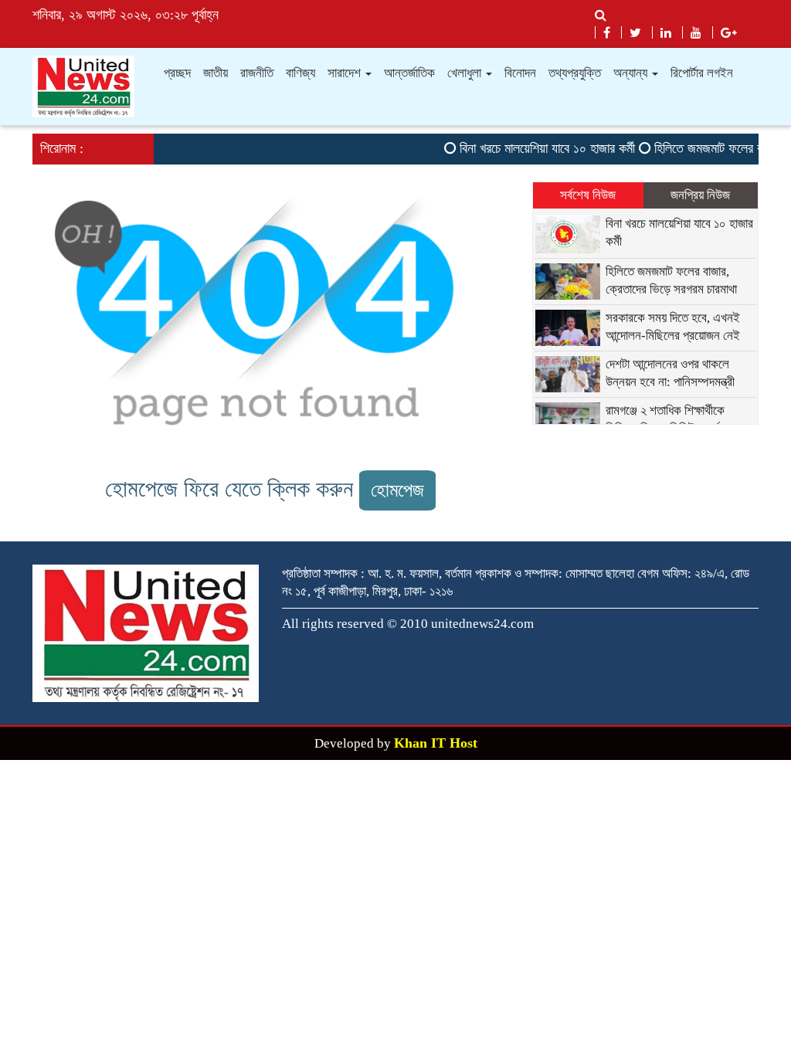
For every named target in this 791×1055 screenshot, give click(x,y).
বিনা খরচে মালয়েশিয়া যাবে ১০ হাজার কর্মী (538, 148)
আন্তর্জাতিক (409, 73)
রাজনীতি (256, 73)
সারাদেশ (346, 73)
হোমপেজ (397, 490)
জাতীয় (215, 73)
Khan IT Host (435, 743)
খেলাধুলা (465, 73)
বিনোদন (520, 73)
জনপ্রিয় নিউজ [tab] (700, 195)
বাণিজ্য (300, 73)
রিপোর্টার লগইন (701, 73)
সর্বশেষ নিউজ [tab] (588, 195)
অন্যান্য (631, 73)
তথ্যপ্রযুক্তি (574, 73)
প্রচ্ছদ (177, 73)
